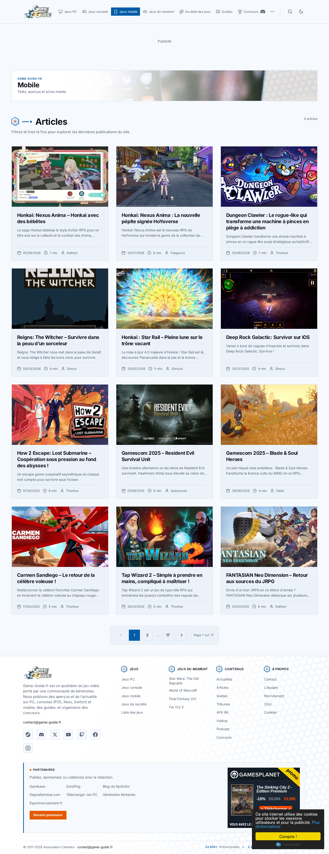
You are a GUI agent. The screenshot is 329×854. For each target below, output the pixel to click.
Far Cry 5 (176, 707)
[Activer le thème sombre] (301, 11)
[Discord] (262, 11)
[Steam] (28, 734)
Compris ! (288, 836)
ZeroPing (73, 786)
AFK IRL (223, 712)
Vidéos (222, 721)
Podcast (223, 729)
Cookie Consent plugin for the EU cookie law (288, 844)
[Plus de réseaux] (272, 11)
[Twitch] (82, 734)
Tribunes (223, 704)
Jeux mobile (130, 696)
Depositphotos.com (45, 794)
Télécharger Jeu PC (81, 794)
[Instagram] (28, 748)
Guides (222, 696)
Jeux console (131, 687)
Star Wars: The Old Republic (184, 680)
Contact (270, 679)
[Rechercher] (290, 11)
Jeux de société (133, 704)
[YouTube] (68, 734)
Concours (224, 737)
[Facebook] (95, 734)
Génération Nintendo (119, 794)
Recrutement (274, 696)
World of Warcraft (183, 690)
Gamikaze (37, 786)
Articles (222, 687)
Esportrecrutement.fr (46, 803)
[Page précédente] (120, 635)
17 (168, 635)
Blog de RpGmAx (116, 786)
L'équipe (271, 687)
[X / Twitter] (55, 734)
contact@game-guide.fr (42, 722)
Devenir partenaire (47, 815)
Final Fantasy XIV (183, 699)
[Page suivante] (181, 635)
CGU (267, 704)
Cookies (270, 712)
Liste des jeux (132, 712)
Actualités (224, 679)
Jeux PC (128, 679)
